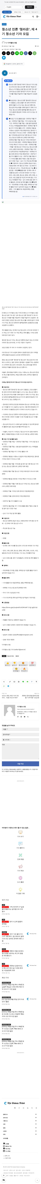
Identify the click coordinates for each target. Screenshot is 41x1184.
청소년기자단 (10, 656)
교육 (3, 905)
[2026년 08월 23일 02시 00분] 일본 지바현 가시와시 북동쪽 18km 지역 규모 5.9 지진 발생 (13, 1014)
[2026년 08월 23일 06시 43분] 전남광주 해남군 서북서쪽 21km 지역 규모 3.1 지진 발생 (13, 987)
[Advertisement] (20, 802)
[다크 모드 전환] (33, 16)
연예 (4, 1128)
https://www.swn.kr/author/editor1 (25, 709)
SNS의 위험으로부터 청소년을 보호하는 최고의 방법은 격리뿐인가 (13, 953)
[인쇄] (12, 53)
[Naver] (21, 53)
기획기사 (5, 1121)
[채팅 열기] (4, 1180)
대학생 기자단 (17, 12)
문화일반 (4, 932)
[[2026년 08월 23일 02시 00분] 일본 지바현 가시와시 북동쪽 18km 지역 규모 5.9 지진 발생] (31, 1011)
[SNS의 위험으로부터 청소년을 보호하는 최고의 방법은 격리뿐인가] (31, 951)
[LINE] (17, 53)
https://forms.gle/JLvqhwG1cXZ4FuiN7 (15, 607)
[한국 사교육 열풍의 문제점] (31, 921)
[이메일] (8, 53)
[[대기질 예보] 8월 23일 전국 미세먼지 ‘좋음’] (31, 999)
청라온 (17, 656)
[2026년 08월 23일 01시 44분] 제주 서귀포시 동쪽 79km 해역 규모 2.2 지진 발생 (13, 1029)
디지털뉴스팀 (12, 43)
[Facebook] (26, 53)
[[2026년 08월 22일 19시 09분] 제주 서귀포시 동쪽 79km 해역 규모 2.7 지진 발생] (31, 1041)
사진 (4, 1124)
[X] (30, 53)
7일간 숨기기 (34, 12)
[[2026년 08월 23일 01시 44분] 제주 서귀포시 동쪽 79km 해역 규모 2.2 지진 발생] (31, 1026)
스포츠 (4, 1131)
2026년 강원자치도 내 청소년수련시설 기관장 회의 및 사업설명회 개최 (12, 968)
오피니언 (5, 1117)
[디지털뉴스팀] (3, 42)
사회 (3, 963)
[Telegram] (4, 58)
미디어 (4, 24)
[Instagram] (21, 716)
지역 (4, 1134)
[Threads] (36, 1108)
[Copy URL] (4, 53)
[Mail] (24, 716)
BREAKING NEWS (6, 982)
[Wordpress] (14, 1108)
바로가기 (29, 7)
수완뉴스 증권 (6, 12)
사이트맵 (5, 1138)
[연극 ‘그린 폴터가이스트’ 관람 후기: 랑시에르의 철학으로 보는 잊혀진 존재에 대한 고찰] (31, 934)
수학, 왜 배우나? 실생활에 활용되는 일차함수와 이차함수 (13, 909)
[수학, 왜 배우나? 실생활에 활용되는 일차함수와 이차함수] (31, 906)
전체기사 (5, 1114)
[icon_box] (20, 835)
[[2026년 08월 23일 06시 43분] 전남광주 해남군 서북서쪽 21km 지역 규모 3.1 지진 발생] (31, 984)
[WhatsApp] (34, 53)
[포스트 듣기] (5, 73)
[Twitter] (32, 1108)
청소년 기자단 (28, 12)
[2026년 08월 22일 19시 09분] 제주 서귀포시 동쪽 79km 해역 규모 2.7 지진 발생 (13, 1043)
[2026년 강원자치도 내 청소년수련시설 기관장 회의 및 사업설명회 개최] (31, 965)
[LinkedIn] (27, 1108)
